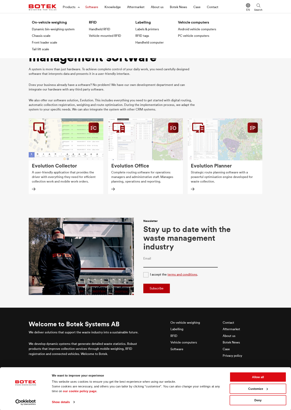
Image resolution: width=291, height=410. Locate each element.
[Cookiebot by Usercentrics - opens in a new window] (25, 402)
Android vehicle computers (197, 29)
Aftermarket (136, 7)
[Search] (258, 5)
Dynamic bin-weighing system (53, 29)
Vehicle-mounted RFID (105, 35)
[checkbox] (145, 274)
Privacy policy (232, 355)
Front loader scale (44, 42)
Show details (61, 402)
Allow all (258, 377)
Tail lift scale (40, 49)
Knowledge (113, 7)
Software (91, 7)
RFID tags (142, 35)
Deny (258, 400)
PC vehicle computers (193, 35)
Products (69, 7)
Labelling (143, 22)
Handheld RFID (99, 29)
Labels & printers (147, 29)
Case (197, 7)
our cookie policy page (79, 391)
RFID (93, 22)
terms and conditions (182, 274)
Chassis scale (41, 35)
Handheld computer (149, 42)
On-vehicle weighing (49, 22)
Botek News (178, 7)
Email (147, 258)
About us (157, 7)
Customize (255, 388)
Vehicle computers (193, 22)
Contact (212, 7)
